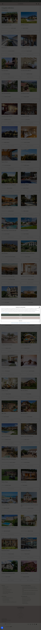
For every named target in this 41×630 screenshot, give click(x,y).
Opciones (20, 320)
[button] (39, 307)
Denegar (20, 317)
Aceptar (20, 314)
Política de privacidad (14, 322)
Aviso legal (28, 322)
